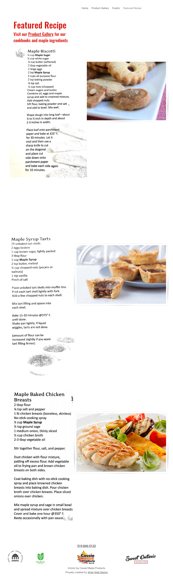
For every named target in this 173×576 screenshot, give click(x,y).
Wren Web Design (98, 572)
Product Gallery (41, 34)
